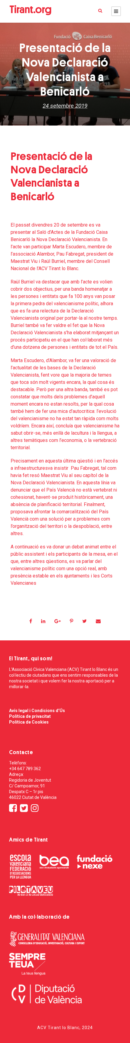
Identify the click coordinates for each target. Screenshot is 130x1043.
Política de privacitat (30, 716)
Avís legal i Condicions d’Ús (37, 710)
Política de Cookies (29, 722)
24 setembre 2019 (65, 105)
